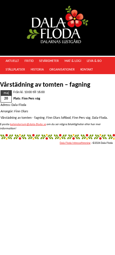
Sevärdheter (49, 61)
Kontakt (86, 69)
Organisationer (62, 69)
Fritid (29, 61)
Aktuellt (12, 61)
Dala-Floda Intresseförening (75, 143)
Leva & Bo (94, 61)
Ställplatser (15, 69)
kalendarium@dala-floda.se (28, 124)
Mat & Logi (72, 61)
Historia (37, 69)
